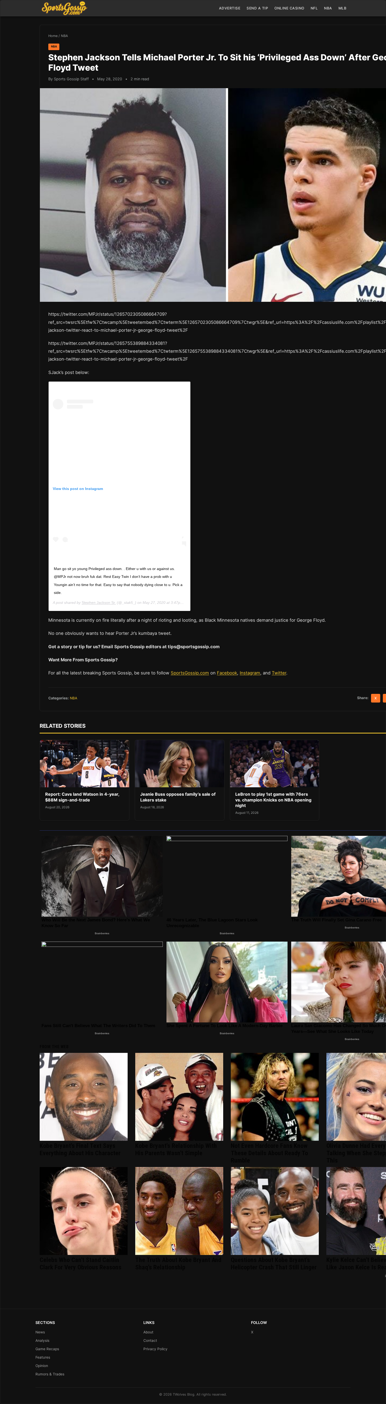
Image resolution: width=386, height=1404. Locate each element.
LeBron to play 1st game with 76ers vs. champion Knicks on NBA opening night (273, 799)
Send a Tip (257, 8)
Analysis (42, 1340)
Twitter (279, 672)
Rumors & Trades (49, 1374)
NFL (314, 8)
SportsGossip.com (190, 672)
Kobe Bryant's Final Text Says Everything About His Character (80, 1149)
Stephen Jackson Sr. (99, 602)
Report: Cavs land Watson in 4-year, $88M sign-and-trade (82, 797)
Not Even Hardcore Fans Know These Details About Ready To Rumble (269, 1153)
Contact (150, 1340)
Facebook (227, 672)
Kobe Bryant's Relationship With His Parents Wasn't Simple (176, 1149)
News (40, 1332)
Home (53, 36)
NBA (328, 8)
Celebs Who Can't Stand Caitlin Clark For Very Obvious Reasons (80, 1263)
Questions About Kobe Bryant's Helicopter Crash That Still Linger (274, 1263)
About (148, 1332)
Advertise (230, 8)
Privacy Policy (155, 1349)
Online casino (289, 8)
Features (42, 1357)
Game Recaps (47, 1349)
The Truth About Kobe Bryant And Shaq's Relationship (178, 1263)
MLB (342, 8)
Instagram (250, 672)
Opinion (41, 1366)
